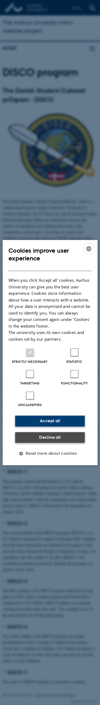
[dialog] (49, 352)
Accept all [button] (50, 420)
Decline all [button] (50, 437)
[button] (50, 453)
